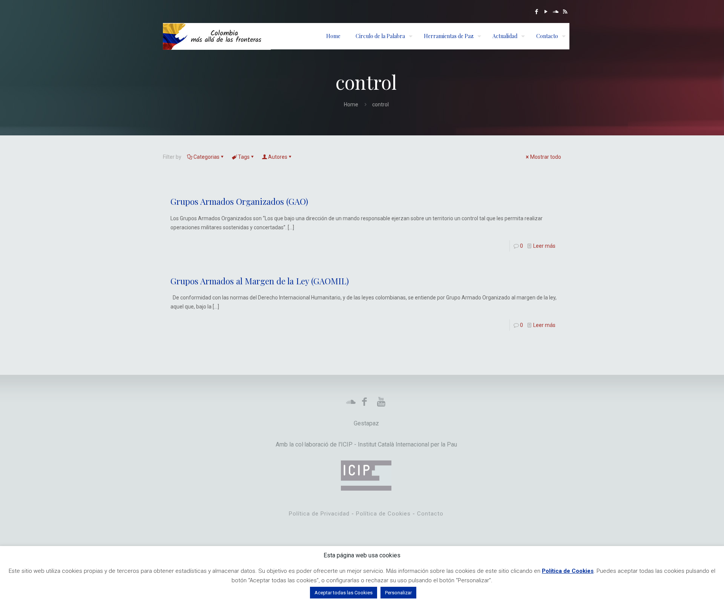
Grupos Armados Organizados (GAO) (239, 201)
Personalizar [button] (398, 592)
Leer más (544, 246)
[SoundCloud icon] (555, 11)
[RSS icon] (565, 11)
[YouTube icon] (546, 11)
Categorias (206, 157)
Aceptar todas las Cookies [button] (343, 592)
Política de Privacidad (319, 513)
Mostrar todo (545, 157)
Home (351, 104)
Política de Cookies (383, 513)
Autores (277, 157)
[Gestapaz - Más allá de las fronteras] (217, 36)
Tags (244, 157)
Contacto (430, 513)
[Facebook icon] (537, 11)
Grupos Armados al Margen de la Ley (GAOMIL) (259, 281)
